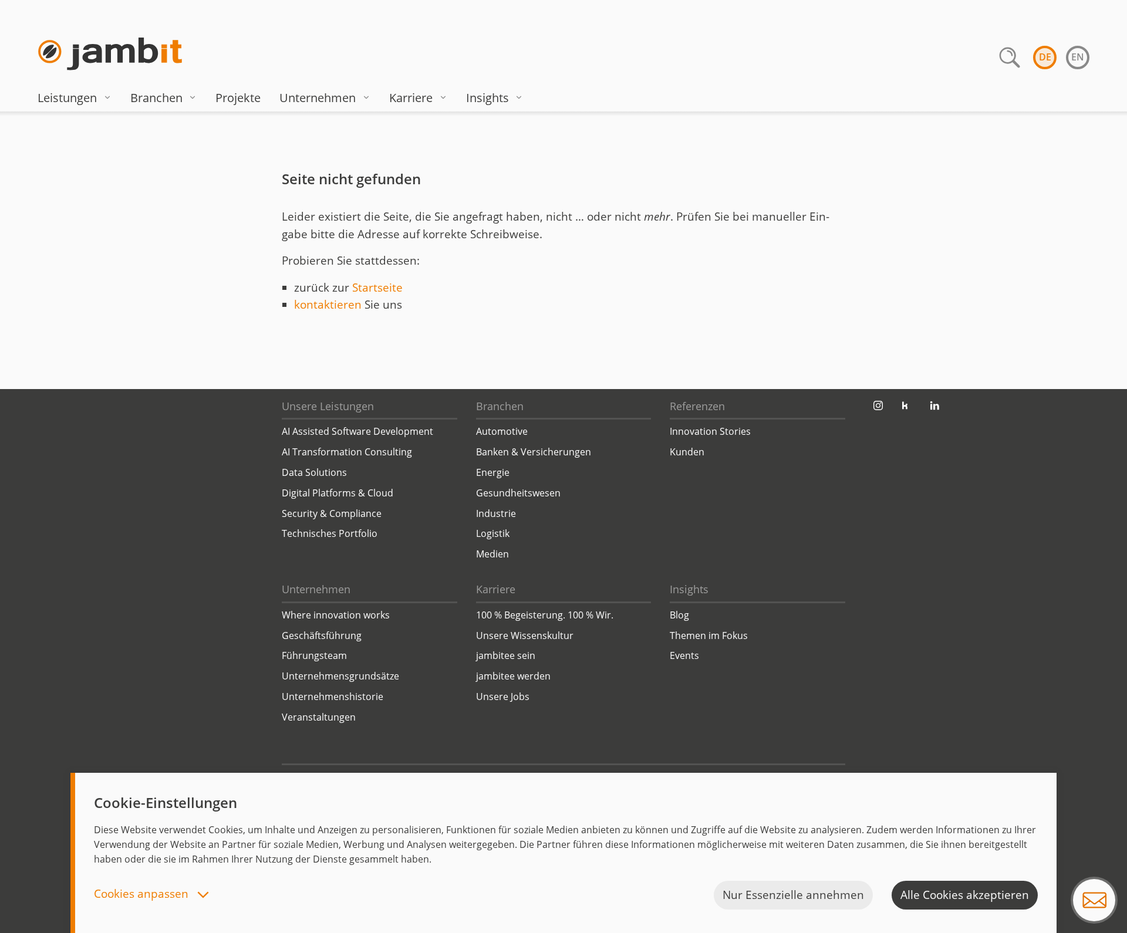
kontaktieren (328, 304)
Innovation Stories (710, 431)
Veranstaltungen (319, 717)
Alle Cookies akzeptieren (964, 894)
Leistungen (67, 98)
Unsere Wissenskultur (524, 635)
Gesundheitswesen (518, 492)
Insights (487, 98)
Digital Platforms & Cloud (337, 492)
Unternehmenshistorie (332, 696)
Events (684, 655)
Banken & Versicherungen (533, 451)
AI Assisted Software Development (357, 431)
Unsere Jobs (502, 696)
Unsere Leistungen (328, 406)
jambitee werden (513, 676)
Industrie (496, 513)
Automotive (502, 431)
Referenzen (697, 406)
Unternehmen (317, 98)
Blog (679, 615)
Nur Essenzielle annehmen (793, 894)
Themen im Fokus (709, 635)
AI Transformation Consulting (347, 451)
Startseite (377, 287)
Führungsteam (314, 655)
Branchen (156, 98)
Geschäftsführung (322, 635)
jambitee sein (505, 655)
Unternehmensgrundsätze (340, 676)
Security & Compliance (332, 513)
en (1077, 56)
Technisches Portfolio (329, 533)
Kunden (687, 451)
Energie (492, 472)
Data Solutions (314, 472)
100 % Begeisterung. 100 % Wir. (544, 615)
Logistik (492, 533)
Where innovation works (336, 615)
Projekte (238, 98)
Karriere (411, 98)
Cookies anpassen (142, 894)
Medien (492, 553)
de (1045, 56)
